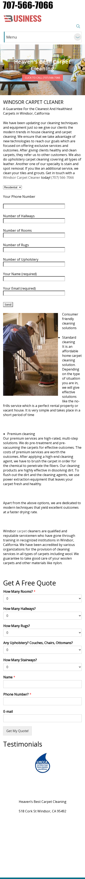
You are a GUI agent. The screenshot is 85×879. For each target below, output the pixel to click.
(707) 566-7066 (62, 177)
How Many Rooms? (19, 591)
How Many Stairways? (20, 660)
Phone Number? (17, 694)
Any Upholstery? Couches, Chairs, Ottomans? (38, 643)
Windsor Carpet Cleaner (21, 177)
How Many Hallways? (19, 609)
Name (9, 677)
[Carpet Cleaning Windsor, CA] (23, 18)
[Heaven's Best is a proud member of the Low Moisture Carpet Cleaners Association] (42, 763)
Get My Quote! (17, 731)
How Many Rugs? (16, 626)
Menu (11, 37)
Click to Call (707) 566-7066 (42, 77)
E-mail (8, 711)
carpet (22, 531)
